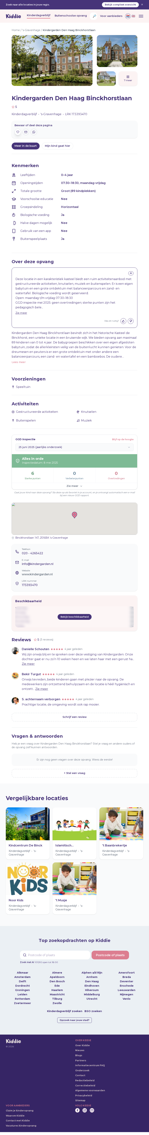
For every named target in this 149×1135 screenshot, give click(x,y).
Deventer (126, 981)
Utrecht (91, 998)
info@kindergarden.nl (37, 564)
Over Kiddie (82, 1045)
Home (16, 30)
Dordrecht (22, 985)
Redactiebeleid (84, 1080)
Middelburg (92, 994)
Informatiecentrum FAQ (90, 1065)
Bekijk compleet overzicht (120, 4)
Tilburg (57, 998)
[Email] (92, 1110)
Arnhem (91, 977)
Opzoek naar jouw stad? (74, 1020)
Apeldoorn (57, 977)
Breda (126, 977)
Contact (80, 1075)
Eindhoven (91, 985)
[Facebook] (77, 1110)
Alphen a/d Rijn (92, 972)
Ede (57, 985)
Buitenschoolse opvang (71, 15)
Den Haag (92, 981)
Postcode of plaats (110, 955)
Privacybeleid (83, 1095)
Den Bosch (57, 981)
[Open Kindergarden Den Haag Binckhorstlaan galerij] (43, 60)
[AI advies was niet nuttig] (131, 321)
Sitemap (80, 1100)
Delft (22, 981)
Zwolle (57, 1003)
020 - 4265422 (32, 553)
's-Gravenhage (31, 30)
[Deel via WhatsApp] (34, 132)
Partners (80, 1060)
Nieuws (79, 1050)
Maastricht (57, 994)
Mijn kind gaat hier (57, 145)
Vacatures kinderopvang (21, 1125)
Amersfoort (126, 972)
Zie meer (21, 313)
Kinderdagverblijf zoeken (64, 1011)
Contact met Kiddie (18, 1120)
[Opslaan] (18, 132)
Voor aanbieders (111, 16)
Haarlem (57, 990)
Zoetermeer (22, 1003)
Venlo (126, 998)
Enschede (127, 985)
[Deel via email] (26, 132)
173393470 (30, 585)
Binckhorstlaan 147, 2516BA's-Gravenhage (41, 537)
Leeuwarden (126, 990)
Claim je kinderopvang (19, 1110)
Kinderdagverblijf (38, 15)
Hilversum (92, 990)
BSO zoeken (93, 1011)
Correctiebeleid (85, 1085)
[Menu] (141, 16)
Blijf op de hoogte (123, 439)
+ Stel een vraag (74, 773)
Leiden (22, 994)
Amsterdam (22, 977)
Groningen (22, 990)
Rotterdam (22, 998)
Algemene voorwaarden (90, 1090)
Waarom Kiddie (15, 1115)
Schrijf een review (75, 717)
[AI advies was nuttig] (123, 321)
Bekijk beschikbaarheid (75, 616)
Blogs (78, 1055)
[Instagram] (84, 1110)
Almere (57, 972)
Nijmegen (126, 994)
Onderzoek (82, 1070)
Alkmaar (22, 972)
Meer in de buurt (26, 145)
